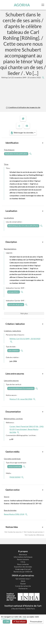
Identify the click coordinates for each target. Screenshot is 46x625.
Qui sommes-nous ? (23, 578)
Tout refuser (20, 622)
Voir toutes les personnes (33, 532)
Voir (24, 313)
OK (7, 622)
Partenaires (23, 588)
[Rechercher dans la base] (27, 514)
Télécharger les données (23, 132)
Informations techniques (23, 557)
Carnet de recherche (23, 586)
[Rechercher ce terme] (31, 154)
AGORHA (22, 5)
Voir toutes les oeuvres (13, 532)
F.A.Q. (23, 561)
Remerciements (23, 559)
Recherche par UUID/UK (23, 571)
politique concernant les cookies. (14, 619)
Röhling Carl (21, 77)
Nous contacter (23, 564)
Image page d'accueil (23, 569)
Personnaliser (36, 622)
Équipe (23, 583)
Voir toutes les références (34, 535)
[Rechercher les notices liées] (43, 77)
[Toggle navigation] (43, 5)
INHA (23, 581)
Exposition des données (23, 566)
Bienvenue (23, 554)
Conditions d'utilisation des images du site (24, 107)
